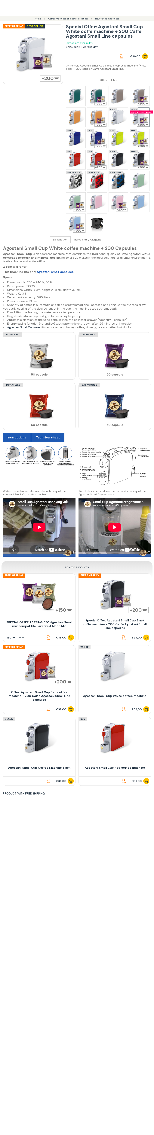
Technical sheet (48, 437)
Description (60, 239)
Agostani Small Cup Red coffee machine (115, 768)
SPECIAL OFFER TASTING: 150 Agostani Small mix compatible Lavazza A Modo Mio (39, 624)
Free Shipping (14, 26)
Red (82, 719)
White (84, 647)
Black (9, 719)
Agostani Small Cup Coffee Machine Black (39, 768)
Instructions (17, 437)
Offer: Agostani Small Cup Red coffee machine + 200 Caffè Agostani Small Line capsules (39, 696)
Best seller (35, 26)
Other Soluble (108, 80)
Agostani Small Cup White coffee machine (114, 696)
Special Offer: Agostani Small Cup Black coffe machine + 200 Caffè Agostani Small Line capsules (115, 624)
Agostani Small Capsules (55, 272)
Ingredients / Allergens (87, 239)
